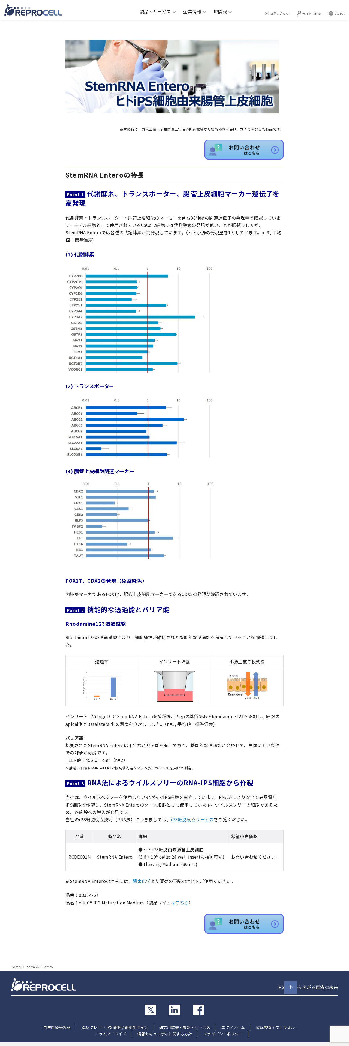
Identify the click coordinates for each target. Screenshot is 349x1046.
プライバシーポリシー (223, 1033)
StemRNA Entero (40, 966)
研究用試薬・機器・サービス (184, 1027)
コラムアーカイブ (110, 1033)
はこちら (180, 902)
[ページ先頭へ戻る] (290, 987)
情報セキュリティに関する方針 (164, 1033)
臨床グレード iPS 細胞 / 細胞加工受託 (115, 1027)
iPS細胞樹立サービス (192, 819)
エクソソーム (233, 1027)
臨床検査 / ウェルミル (275, 1027)
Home (16, 966)
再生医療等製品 (57, 1027)
